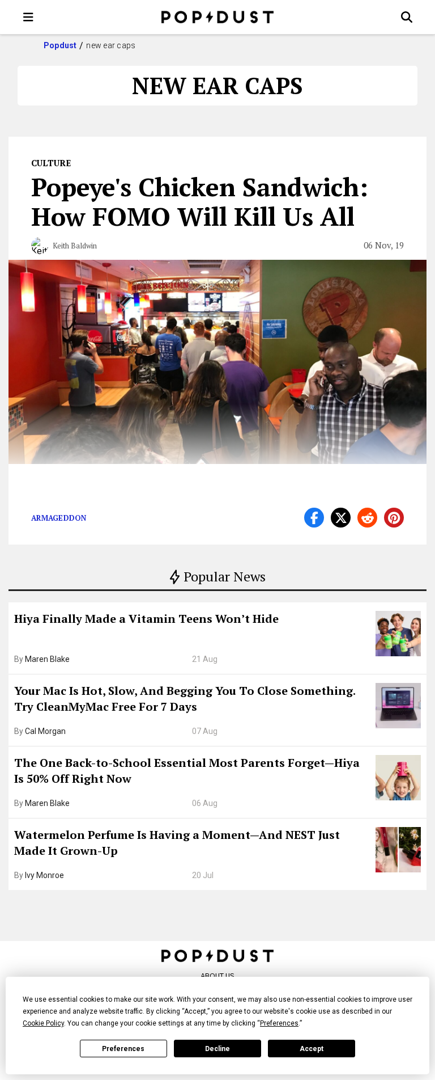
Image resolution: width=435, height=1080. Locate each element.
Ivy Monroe (44, 875)
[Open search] (407, 17)
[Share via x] (341, 518)
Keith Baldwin (75, 246)
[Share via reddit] (367, 518)
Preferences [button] (279, 1023)
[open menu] (28, 17)
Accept (311, 1049)
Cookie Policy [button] (43, 1023)
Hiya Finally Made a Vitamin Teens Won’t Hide (146, 618)
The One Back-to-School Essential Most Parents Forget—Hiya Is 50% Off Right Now (187, 770)
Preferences (123, 1049)
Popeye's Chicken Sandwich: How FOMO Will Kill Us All (199, 201)
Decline (217, 1049)
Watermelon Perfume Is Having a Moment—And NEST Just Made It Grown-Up (177, 842)
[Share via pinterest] (394, 518)
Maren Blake (47, 659)
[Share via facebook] (314, 518)
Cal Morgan (45, 731)
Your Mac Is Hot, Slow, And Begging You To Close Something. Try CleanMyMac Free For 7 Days (184, 698)
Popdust (60, 45)
